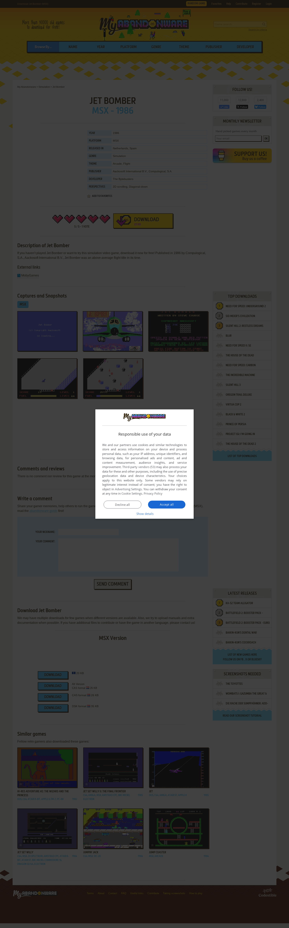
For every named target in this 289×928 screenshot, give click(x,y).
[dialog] (144, 464)
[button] (145, 513)
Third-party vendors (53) (138, 467)
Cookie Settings (131, 493)
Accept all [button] (167, 504)
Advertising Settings (128, 489)
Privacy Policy (153, 493)
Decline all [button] (122, 505)
